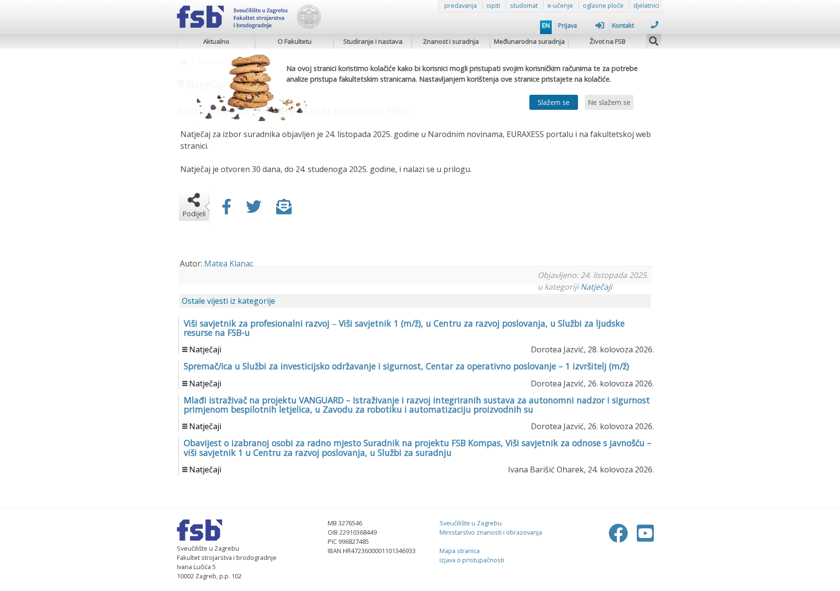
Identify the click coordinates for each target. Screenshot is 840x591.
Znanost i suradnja (451, 41)
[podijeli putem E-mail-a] (284, 209)
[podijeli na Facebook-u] (226, 209)
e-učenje (560, 5)
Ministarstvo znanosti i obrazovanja (490, 532)
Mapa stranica (459, 550)
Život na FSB (608, 41)
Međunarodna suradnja (529, 41)
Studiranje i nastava (372, 41)
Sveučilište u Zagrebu (470, 523)
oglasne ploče (603, 5)
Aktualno (216, 41)
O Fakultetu (295, 41)
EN (546, 25)
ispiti (493, 5)
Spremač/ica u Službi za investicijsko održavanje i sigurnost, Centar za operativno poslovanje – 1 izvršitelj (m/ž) (406, 366)
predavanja (460, 5)
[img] (654, 40)
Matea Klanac (228, 263)
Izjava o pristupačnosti (471, 560)
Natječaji (596, 286)
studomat (524, 5)
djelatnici (646, 5)
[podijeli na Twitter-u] (254, 209)
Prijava (567, 25)
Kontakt (623, 25)
